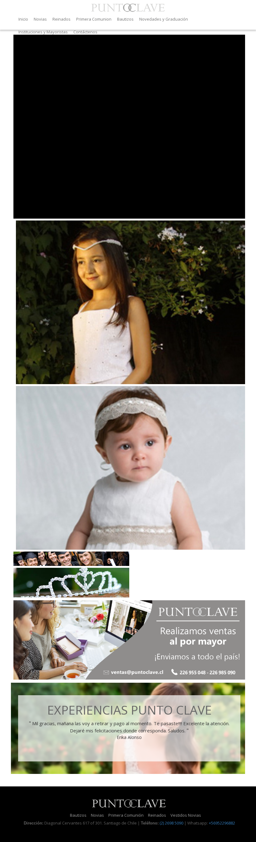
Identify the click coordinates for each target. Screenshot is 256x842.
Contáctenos (85, 32)
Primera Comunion (93, 19)
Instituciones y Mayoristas (43, 32)
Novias (40, 19)
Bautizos (125, 19)
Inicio (23, 19)
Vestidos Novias (185, 815)
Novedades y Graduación (163, 19)
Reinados (61, 19)
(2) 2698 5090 (171, 823)
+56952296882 (222, 823)
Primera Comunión (126, 815)
